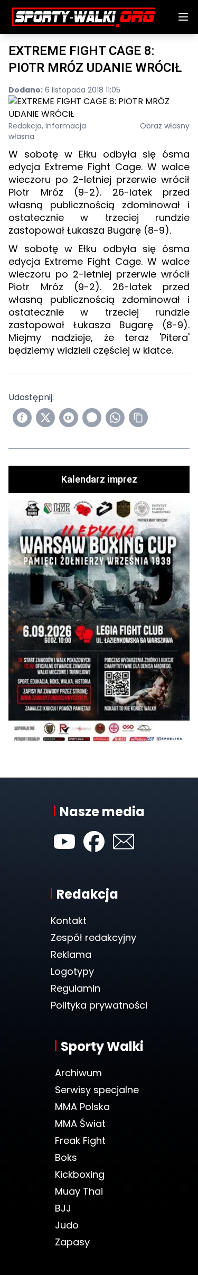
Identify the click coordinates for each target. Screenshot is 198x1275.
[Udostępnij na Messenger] (91, 417)
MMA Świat (80, 1123)
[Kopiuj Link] (138, 417)
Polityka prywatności (99, 1005)
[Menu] (183, 17)
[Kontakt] (123, 841)
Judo (67, 1225)
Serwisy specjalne (97, 1089)
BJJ (63, 1208)
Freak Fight (80, 1140)
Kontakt (69, 920)
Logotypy (72, 971)
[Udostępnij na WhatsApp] (115, 417)
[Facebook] (94, 841)
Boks (66, 1157)
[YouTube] (64, 841)
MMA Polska (82, 1106)
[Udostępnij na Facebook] (22, 417)
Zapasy (72, 1242)
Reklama (71, 954)
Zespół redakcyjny (93, 937)
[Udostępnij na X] (45, 417)
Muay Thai (79, 1191)
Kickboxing (80, 1174)
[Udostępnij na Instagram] (68, 417)
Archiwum (78, 1072)
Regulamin (75, 988)
